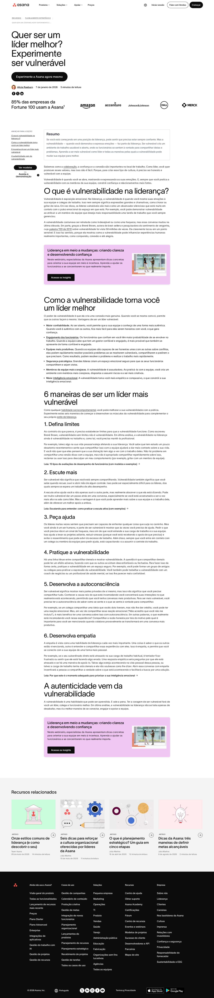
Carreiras (162, 910)
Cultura (161, 921)
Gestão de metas (70, 910)
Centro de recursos (135, 921)
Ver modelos (25, 167)
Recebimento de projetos (74, 954)
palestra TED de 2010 (60, 229)
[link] (16, 18)
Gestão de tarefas (70, 959)
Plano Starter (36, 919)
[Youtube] (102, 990)
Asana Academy (133, 904)
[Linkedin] (87, 990)
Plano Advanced (38, 924)
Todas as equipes (102, 969)
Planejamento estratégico (74, 948)
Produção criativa (70, 904)
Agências (98, 964)
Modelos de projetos (136, 932)
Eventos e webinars (135, 926)
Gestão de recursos (40, 959)
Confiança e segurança (169, 941)
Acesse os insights (61, 277)
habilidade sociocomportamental (78, 410)
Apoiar (77, 5)
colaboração (70, 166)
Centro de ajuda (133, 893)
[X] (82, 990)
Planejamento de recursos (75, 943)
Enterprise (35, 930)
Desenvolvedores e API (137, 943)
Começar (196, 5)
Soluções (61, 5)
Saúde (96, 926)
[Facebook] (97, 990)
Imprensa (162, 926)
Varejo (96, 932)
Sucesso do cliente (135, 938)
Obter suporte (132, 898)
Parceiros (130, 949)
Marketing (98, 898)
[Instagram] (92, 990)
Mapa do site (132, 954)
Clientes (161, 904)
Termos (119, 990)
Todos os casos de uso (73, 965)
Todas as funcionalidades (43, 898)
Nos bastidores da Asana (170, 915)
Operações (99, 904)
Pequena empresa (103, 893)
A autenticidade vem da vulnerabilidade (21, 157)
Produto (97, 915)
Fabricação (99, 949)
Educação (98, 943)
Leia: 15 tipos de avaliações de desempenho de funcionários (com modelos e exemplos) (90, 464)
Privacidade (163, 947)
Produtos (43, 5)
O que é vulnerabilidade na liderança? (23, 137)
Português (64, 990)
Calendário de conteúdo (74, 898)
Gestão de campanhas (73, 893)
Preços (91, 5)
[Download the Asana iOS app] (155, 990)
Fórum (128, 915)
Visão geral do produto (42, 893)
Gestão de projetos (40, 954)
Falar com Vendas (177, 5)
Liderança (162, 898)
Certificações (132, 910)
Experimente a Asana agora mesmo (39, 76)
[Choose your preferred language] (145, 5)
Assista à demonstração (23, 175)
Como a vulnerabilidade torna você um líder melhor (24, 143)
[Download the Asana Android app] (174, 990)
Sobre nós (162, 893)
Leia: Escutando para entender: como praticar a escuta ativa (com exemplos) (84, 508)
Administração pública (105, 938)
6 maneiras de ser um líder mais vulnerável (25, 150)
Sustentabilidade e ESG (169, 962)
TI (94, 910)
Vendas (97, 921)
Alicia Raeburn (25, 87)
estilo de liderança (66, 417)
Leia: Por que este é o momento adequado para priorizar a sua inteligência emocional (89, 675)
